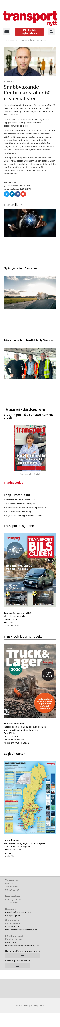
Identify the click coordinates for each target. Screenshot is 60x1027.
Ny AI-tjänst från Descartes (20, 268)
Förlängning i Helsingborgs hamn (24, 409)
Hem (5, 40)
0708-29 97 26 (12, 926)
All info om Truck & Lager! (16, 743)
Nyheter (9, 81)
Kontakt (9, 960)
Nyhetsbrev (10, 951)
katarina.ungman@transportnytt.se (22, 945)
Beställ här (9, 856)
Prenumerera (22, 951)
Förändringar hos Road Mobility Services (29, 340)
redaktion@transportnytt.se (18, 912)
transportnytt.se (12, 915)
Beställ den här (11, 625)
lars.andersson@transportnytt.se (21, 929)
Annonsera (34, 951)
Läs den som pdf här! (14, 739)
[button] (6, 31)
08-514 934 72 (12, 942)
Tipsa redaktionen (21, 960)
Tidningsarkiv (13, 482)
